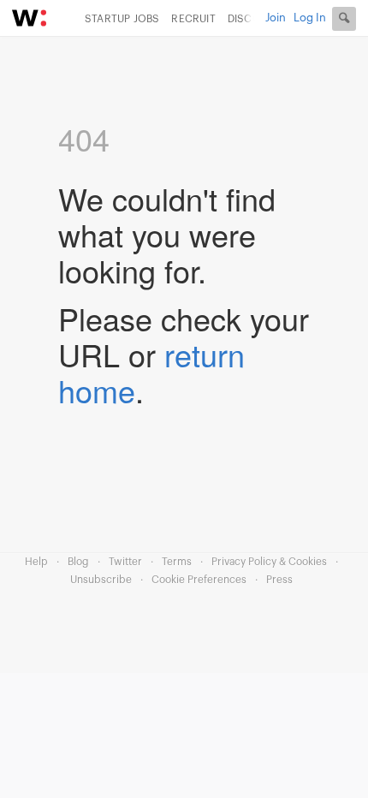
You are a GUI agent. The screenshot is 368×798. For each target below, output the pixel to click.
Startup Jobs (122, 19)
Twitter (125, 562)
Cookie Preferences (198, 580)
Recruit (193, 19)
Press (279, 580)
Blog (78, 562)
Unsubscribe (101, 580)
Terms (177, 562)
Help (36, 562)
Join (275, 17)
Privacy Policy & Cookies (269, 562)
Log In (310, 17)
